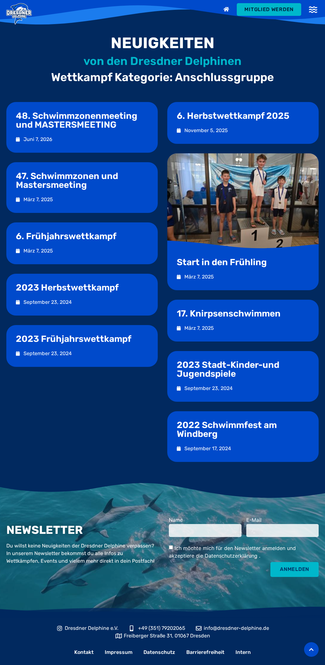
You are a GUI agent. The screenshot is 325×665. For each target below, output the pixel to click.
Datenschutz (159, 652)
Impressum (118, 652)
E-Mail (254, 520)
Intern (243, 652)
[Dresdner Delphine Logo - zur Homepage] (19, 13)
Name (176, 520)
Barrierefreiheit (205, 652)
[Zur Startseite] (227, 9)
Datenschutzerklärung (232, 555)
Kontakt (84, 652)
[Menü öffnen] (313, 9)
